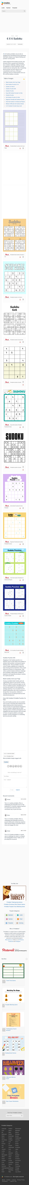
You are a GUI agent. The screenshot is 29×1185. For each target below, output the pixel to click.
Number (8, 8)
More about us (8, 939)
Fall (2, 1145)
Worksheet (18, 1128)
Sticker (17, 1164)
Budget (10, 1138)
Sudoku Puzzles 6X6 (11, 88)
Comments (20, 44)
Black (3, 1136)
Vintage (17, 1168)
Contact (8, 1180)
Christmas (4, 1140)
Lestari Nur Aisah (10, 753)
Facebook (10, 941)
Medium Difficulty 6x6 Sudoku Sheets (15, 103)
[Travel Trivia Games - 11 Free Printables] (13, 963)
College (10, 1140)
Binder (10, 1134)
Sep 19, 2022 (23, 830)
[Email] (11, 767)
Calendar (4, 1128)
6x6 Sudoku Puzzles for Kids (13, 97)
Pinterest (21, 939)
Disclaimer (5, 1181)
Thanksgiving (5, 1168)
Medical (10, 1153)
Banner (17, 1132)
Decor (16, 1141)
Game (9, 1130)
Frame (17, 1145)
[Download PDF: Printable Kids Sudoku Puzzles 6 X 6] (20, 257)
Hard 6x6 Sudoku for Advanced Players (15, 101)
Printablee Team (10, 756)
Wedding (10, 1170)
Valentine (10, 1168)
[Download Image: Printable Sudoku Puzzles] (23, 382)
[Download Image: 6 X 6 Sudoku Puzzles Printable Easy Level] (23, 653)
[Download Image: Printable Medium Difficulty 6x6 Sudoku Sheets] (23, 616)
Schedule (10, 1162)
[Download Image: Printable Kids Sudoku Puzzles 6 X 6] (23, 257)
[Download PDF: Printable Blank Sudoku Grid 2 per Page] (20, 148)
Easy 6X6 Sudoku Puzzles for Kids (14, 93)
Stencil (10, 1164)
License (14, 1180)
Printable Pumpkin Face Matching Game (14, 906)
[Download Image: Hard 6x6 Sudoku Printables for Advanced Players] (23, 580)
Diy (9, 1143)
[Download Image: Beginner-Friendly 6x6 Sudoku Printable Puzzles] (23, 544)
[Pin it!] (7, 146)
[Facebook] (8, 767)
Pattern (10, 1128)
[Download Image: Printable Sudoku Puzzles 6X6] (23, 342)
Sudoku (6, 762)
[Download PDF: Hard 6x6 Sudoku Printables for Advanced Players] (20, 580)
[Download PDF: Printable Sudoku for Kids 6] (20, 300)
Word (3, 1138)
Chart (3, 1171)
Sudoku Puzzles (10, 91)
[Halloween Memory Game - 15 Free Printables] (13, 1060)
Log (16, 1151)
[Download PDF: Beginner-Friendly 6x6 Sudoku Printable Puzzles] (20, 544)
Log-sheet (18, 1171)
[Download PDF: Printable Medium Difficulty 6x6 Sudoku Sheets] (20, 616)
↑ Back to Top (13, 1181)
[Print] (13, 767)
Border (17, 1136)
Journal (3, 1149)
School (17, 1162)
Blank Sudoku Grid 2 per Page (13, 82)
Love (3, 1153)
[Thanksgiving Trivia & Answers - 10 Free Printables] (13, 1011)
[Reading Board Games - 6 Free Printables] (13, 1035)
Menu (16, 1153)
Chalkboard (18, 1138)
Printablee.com (7, 1176)
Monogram (4, 1155)
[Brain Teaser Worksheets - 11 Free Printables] (13, 1084)
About (3, 1180)
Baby (9, 1132)
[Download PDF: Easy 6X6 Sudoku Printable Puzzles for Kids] (20, 427)
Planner (4, 1160)
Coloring (17, 1140)
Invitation (17, 1147)
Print (3, 1162)
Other (9, 1156)
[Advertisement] (14, 24)
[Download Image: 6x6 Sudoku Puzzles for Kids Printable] (23, 508)
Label (16, 1149)
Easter (17, 1143)
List (9, 1151)
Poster (10, 1160)
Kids (9, 1149)
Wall (3, 1170)
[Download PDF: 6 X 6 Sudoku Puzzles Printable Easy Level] (20, 653)
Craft (3, 1141)
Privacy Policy (21, 1180)
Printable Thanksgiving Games (14, 902)
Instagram (18, 941)
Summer (4, 1166)
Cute (9, 1141)
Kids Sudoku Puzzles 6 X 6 (12, 84)
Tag (9, 1166)
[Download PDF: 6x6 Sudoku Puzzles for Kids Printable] (20, 508)
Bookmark (11, 1136)
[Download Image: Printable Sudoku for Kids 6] (23, 300)
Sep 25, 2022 (23, 814)
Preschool (18, 1160)
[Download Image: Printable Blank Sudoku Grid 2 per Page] (23, 148)
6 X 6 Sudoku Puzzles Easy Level (14, 106)
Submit (18, 790)
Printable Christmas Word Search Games (14, 904)
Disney (3, 1143)
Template (14, 8)
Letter (3, 8)
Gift (2, 1147)
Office (3, 1156)
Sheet (3, 1164)
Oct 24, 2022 (23, 799)
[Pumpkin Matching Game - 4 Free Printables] (13, 987)
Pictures (17, 1158)
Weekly (17, 1170)
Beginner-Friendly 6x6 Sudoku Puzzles (15, 99)
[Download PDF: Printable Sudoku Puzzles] (23, 385)
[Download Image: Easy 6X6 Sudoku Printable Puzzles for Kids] (23, 427)
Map (9, 1171)
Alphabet (17, 1130)
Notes (10, 1155)
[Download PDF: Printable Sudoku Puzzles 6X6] (20, 342)
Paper (3, 1158)
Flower (10, 1145)
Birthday (17, 1134)
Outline (17, 1156)
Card (3, 1130)
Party (9, 1158)
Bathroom (4, 1134)
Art (2, 1132)
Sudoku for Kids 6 (10, 86)
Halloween (11, 1147)
